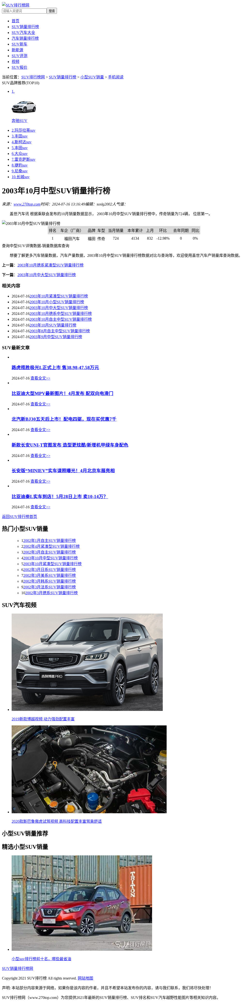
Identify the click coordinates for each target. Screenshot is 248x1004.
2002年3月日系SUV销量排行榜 (49, 570)
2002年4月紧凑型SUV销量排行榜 (51, 546)
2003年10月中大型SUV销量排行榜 (46, 275)
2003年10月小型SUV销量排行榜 (57, 302)
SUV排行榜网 (33, 77)
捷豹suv (20, 165)
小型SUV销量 (92, 77)
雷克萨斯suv (23, 159)
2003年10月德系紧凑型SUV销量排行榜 (50, 265)
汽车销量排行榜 (25, 38)
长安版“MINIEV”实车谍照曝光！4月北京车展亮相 (63, 470)
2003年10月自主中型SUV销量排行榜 (61, 319)
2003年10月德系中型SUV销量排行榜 (61, 314)
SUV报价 (19, 67)
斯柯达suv (21, 142)
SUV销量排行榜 (25, 27)
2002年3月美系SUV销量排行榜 (49, 575)
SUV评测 (19, 56)
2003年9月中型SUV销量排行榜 (56, 337)
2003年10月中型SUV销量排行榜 (50, 558)
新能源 (17, 50)
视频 (15, 62)
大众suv (20, 154)
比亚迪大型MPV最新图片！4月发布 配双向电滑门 (62, 393)
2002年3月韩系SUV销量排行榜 (49, 581)
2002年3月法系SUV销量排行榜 (49, 587)
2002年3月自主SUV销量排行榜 (49, 552)
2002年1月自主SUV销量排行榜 (49, 541)
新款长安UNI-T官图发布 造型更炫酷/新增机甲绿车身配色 (70, 445)
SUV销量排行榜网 (17, 968)
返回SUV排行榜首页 (19, 517)
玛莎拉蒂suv (23, 130)
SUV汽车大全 (23, 32)
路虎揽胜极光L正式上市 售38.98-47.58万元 (55, 367)
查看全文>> (40, 378)
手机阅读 (116, 77)
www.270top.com (27, 204)
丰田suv (20, 136)
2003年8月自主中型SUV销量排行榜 (60, 331)
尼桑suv (20, 171)
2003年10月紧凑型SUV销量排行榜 (59, 296)
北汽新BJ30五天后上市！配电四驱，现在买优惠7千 (64, 419)
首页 (15, 21)
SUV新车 (19, 44)
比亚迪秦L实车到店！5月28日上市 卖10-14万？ (60, 496)
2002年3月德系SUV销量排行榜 (51, 593)
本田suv (20, 148)
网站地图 (85, 978)
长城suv (21, 177)
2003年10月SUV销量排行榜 (53, 325)
